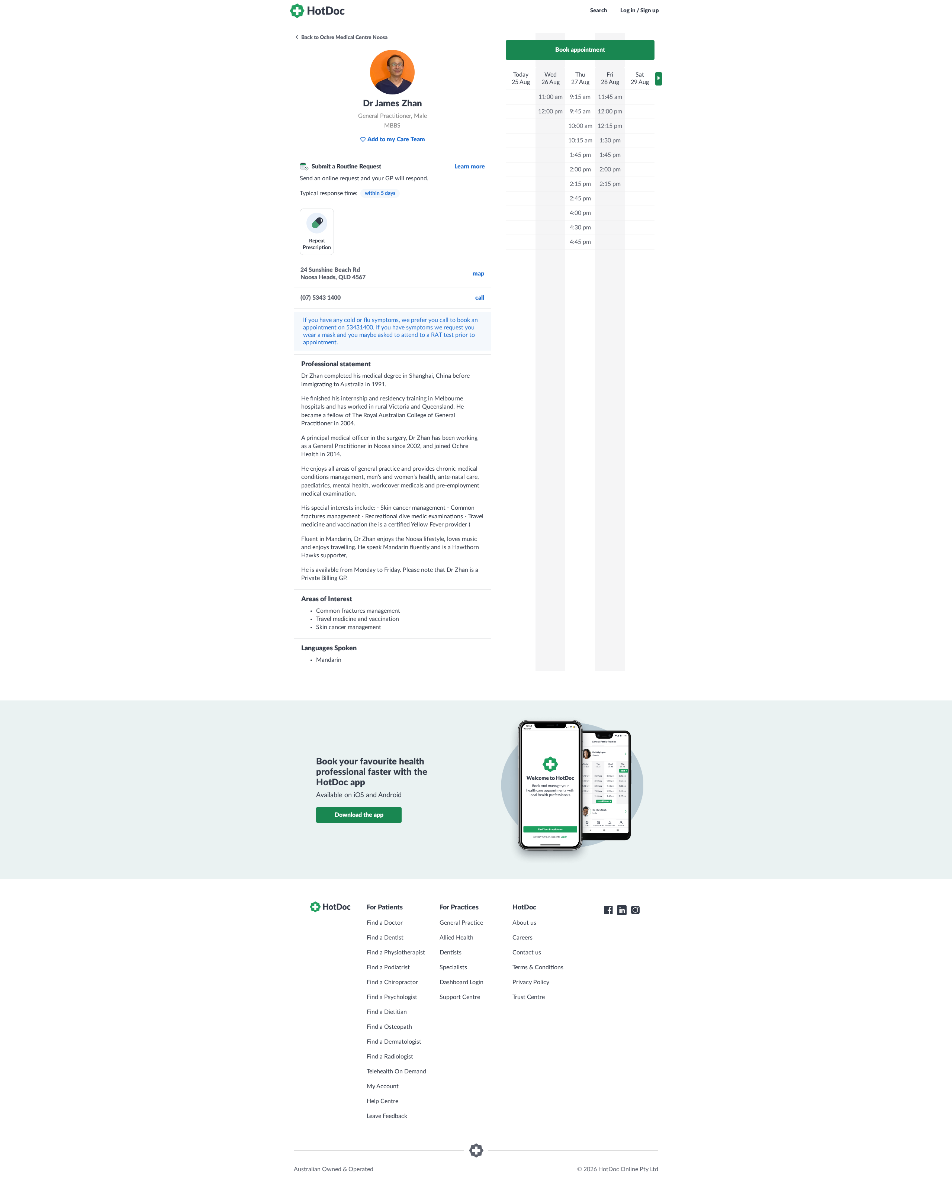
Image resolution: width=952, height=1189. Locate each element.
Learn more (469, 167)
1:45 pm (580, 155)
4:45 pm (580, 242)
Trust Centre (528, 997)
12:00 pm (550, 112)
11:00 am (550, 97)
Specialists (453, 967)
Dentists (450, 953)
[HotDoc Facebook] (608, 910)
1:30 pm (610, 141)
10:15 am (580, 141)
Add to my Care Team (396, 139)
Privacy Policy (530, 982)
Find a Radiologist (390, 1057)
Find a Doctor (385, 923)
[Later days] (658, 79)
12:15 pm (610, 126)
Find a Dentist (385, 938)
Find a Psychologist (392, 997)
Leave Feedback (387, 1116)
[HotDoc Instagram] (635, 910)
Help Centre (382, 1101)
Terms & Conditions (537, 967)
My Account (383, 1086)
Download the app (359, 815)
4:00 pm (580, 213)
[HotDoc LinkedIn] (621, 910)
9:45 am (580, 112)
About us (524, 923)
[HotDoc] (317, 11)
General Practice (461, 923)
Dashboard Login (461, 982)
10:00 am (580, 126)
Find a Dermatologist (394, 1042)
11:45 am (610, 97)
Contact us (526, 953)
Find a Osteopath (389, 1027)
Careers (522, 938)
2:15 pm (580, 184)
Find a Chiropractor (392, 982)
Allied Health (456, 938)
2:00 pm (580, 170)
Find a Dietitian (387, 1012)
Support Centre (460, 997)
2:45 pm (580, 199)
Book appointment (580, 50)
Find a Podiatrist (388, 967)
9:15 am (580, 97)
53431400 (359, 328)
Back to (343, 37)
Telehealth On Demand (396, 1071)
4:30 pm (580, 228)
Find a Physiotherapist (396, 953)
